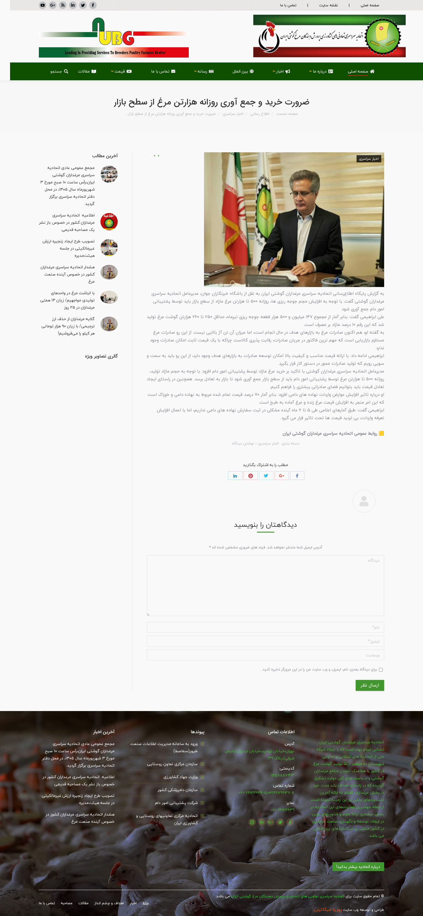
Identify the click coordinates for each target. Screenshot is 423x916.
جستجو (56, 71)
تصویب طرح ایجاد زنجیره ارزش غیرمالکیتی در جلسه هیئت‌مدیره (69, 248)
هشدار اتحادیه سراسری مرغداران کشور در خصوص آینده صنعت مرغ (68, 274)
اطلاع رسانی (259, 114)
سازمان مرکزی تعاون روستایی (172, 763)
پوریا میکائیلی (328, 909)
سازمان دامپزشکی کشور (178, 789)
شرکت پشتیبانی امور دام (176, 802)
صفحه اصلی (370, 5)
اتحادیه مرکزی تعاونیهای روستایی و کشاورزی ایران (167, 819)
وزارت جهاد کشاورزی (180, 776)
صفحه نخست (287, 114)
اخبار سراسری (233, 114)
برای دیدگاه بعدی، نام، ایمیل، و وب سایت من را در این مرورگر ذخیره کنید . (319, 669)
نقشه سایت (328, 5)
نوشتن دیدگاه (243, 443)
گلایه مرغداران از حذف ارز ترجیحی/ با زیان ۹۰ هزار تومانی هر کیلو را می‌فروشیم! (68, 326)
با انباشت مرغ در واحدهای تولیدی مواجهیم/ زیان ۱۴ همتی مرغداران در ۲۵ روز (67, 300)
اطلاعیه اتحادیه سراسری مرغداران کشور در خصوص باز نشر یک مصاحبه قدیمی (67, 222)
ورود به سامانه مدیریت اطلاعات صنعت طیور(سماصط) (164, 747)
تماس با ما (288, 5)
